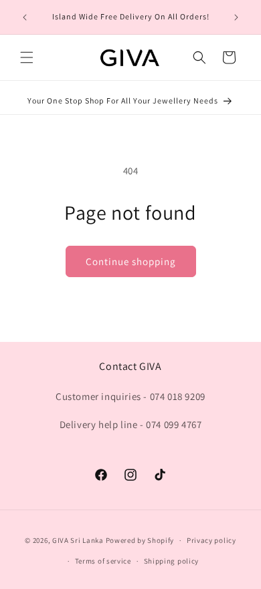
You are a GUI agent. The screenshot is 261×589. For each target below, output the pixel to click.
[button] (26, 57)
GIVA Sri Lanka (78, 540)
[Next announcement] (236, 17)
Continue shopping (131, 261)
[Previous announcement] (24, 17)
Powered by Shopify (140, 540)
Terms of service (103, 561)
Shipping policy (171, 561)
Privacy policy (211, 540)
